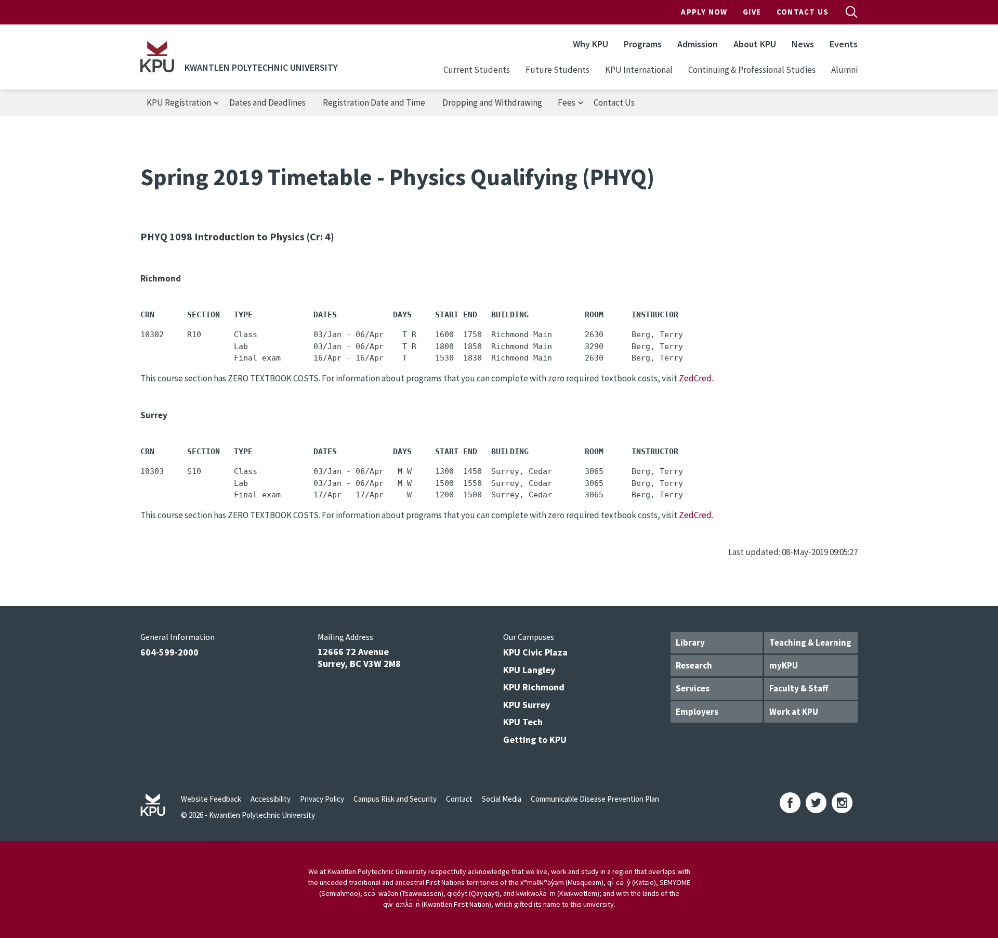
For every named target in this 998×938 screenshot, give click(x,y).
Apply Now (704, 12)
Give (752, 12)
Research (694, 665)
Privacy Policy (322, 799)
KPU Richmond (533, 687)
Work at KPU (793, 711)
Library (690, 642)
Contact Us (803, 12)
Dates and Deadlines (267, 102)
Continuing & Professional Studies (752, 69)
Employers (697, 711)
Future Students (557, 69)
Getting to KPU (535, 740)
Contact (459, 799)
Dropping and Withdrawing (492, 102)
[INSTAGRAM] (842, 802)
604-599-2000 (169, 652)
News (803, 44)
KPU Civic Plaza (535, 652)
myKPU (783, 665)
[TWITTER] (816, 802)
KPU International (639, 69)
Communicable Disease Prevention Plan (595, 799)
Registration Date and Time (374, 102)
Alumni (844, 69)
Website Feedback (211, 799)
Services (693, 688)
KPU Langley (529, 670)
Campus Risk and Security (395, 799)
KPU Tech (523, 722)
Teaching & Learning (810, 642)
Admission (697, 44)
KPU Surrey (526, 705)
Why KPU (590, 44)
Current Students (476, 69)
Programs (643, 44)
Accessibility (271, 799)
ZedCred (695, 378)
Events (844, 44)
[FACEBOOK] (790, 802)
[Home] (157, 56)
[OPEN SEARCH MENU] (851, 12)
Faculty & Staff (798, 688)
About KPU (754, 44)
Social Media (501, 799)
